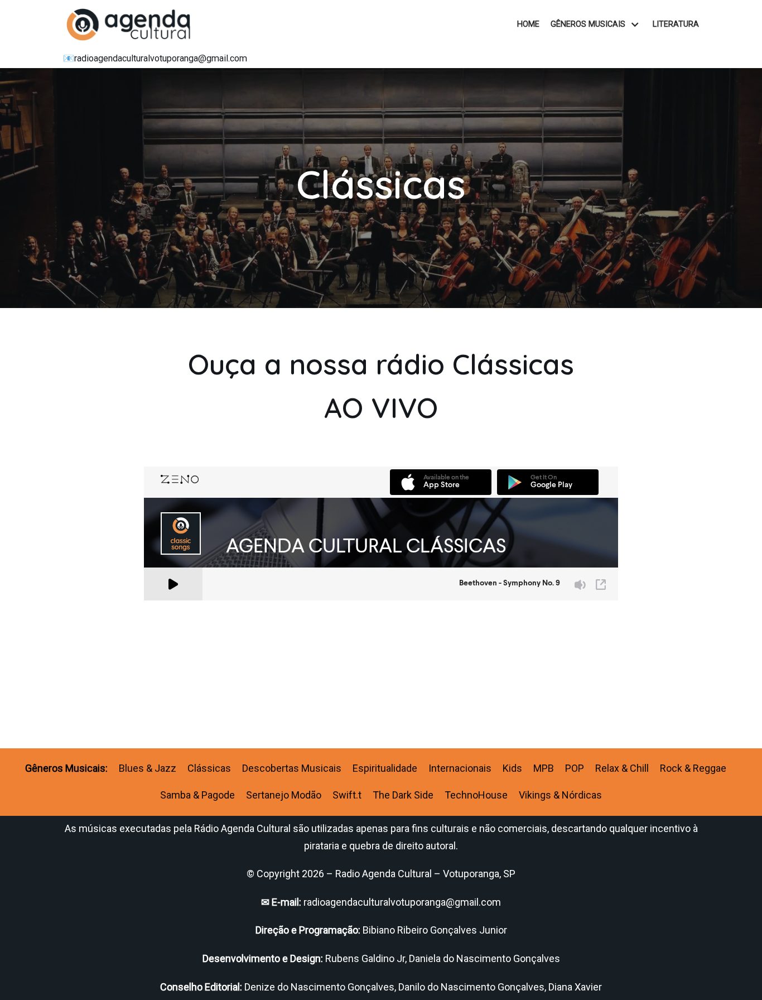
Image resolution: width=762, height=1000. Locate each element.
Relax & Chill (622, 768)
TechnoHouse (476, 795)
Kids (512, 768)
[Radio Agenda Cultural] (132, 24)
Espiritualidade (385, 768)
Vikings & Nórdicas (560, 795)
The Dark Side (403, 795)
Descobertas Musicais (291, 768)
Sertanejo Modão (283, 795)
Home (528, 24)
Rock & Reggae (693, 768)
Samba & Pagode (197, 795)
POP (574, 768)
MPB (543, 768)
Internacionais (459, 768)
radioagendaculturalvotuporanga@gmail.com (160, 58)
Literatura (676, 24)
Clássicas (209, 768)
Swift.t (346, 795)
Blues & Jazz (147, 768)
